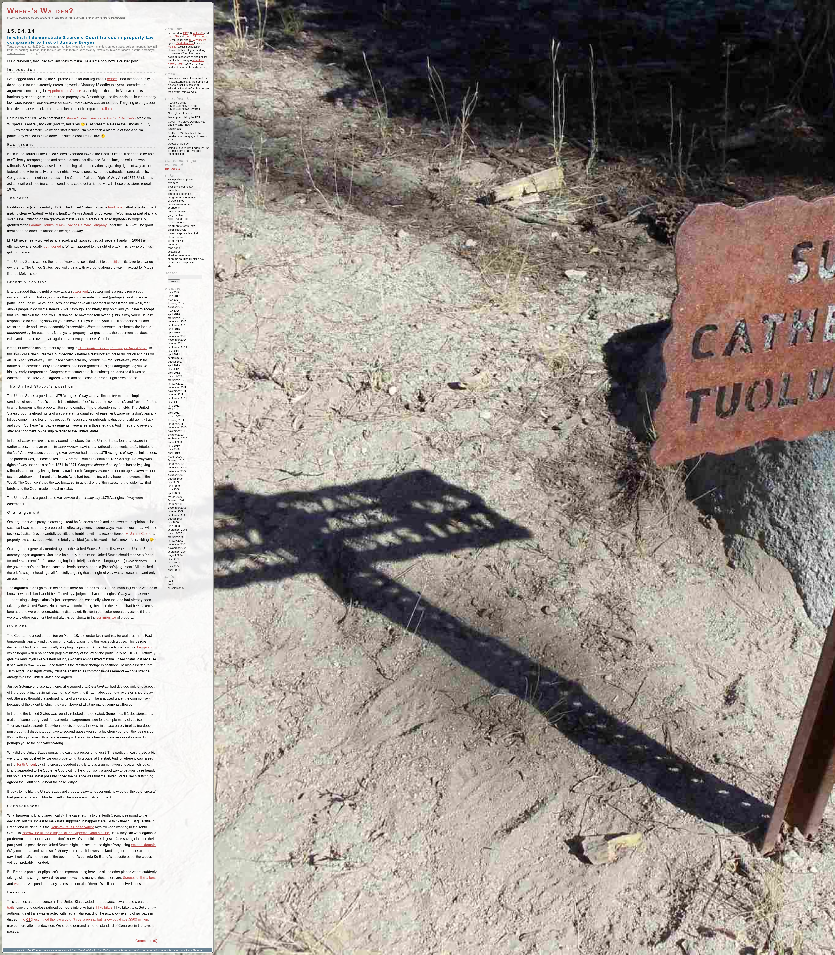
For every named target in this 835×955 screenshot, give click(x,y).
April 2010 (174, 453)
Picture (116, 950)
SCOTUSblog (174, 251)
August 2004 (175, 555)
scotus (136, 50)
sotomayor (148, 50)
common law (23, 46)
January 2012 (176, 383)
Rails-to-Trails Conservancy (72, 827)
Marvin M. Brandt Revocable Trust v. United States (101, 118)
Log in (171, 580)
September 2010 (177, 438)
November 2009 (177, 471)
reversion (103, 50)
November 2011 (177, 391)
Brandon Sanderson (179, 193)
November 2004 (177, 548)
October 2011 (175, 394)
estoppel (20, 884)
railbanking (21, 50)
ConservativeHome (179, 204)
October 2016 (176, 306)
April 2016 (174, 314)
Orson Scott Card (177, 229)
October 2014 (176, 343)
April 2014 (174, 354)
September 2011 (177, 398)
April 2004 (174, 570)
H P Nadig (104, 950)
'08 (198, 33)
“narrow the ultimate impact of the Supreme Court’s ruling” (66, 833)
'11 (190, 36)
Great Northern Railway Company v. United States (112, 348)
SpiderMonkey (185, 43)
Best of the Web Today (180, 186)
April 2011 (174, 412)
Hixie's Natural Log (178, 218)
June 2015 (174, 328)
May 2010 (174, 449)
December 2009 (177, 467)
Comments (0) (146, 941)
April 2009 (174, 493)
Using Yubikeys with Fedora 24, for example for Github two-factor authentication (188, 151)
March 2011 (175, 416)
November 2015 (177, 321)
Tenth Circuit (26, 764)
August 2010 (175, 442)
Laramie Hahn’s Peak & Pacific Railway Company (68, 225)
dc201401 (38, 46)
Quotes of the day (178, 143)
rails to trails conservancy (79, 50)
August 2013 (175, 361)
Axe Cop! (173, 183)
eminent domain (143, 845)
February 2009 (176, 500)
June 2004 (174, 562)
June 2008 (174, 526)
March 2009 (175, 496)
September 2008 (177, 515)
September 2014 (177, 347)
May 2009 (174, 489)
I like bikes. (104, 907)
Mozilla (172, 46)
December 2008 (177, 507)
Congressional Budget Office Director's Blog (184, 199)
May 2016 (174, 310)
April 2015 (174, 332)
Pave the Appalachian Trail (183, 233)
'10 (173, 36)
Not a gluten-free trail (180, 113)
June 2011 (174, 405)
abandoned (52, 246)
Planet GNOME (176, 237)
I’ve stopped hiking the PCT (184, 117)
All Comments (176, 588)
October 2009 (176, 475)
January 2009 (176, 504)
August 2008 (175, 518)
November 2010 (177, 431)
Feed (170, 584)
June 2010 (174, 445)
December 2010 (177, 427)
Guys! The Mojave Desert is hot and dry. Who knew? (186, 123)
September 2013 (177, 358)
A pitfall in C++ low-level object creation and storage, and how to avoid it (187, 136)
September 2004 (177, 551)
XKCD (170, 266)
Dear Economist (177, 211)
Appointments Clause (64, 91)
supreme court (16, 53)
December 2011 (177, 387)
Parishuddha (85, 950)
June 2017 (174, 296)
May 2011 (173, 409)
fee (62, 46)
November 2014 (177, 339)
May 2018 (174, 292)
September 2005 (177, 529)
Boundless (174, 190)
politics (130, 46)
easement (52, 46)
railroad (34, 50)
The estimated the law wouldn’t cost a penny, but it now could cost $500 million (83, 919)
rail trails (108, 109)
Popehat (173, 244)
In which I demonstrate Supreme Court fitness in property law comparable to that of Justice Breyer (80, 40)
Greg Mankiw (175, 215)
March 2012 (175, 376)
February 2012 (176, 380)
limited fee (78, 46)
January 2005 (176, 540)
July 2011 (173, 401)
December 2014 (177, 336)
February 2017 (176, 303)
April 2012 (174, 372)
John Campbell (176, 222)
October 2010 (176, 434)
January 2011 (175, 423)
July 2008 (173, 522)
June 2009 (174, 485)
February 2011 (176, 420)
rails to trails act (51, 50)
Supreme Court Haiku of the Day (186, 259)
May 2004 (174, 566)
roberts (125, 50)
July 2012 (173, 369)
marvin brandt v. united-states (105, 46)
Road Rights (174, 248)
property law (143, 46)
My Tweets (172, 168)
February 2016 (176, 318)
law (68, 46)
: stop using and (184, 105)
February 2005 (176, 536)
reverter (115, 50)
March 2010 (175, 456)
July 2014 (173, 350)
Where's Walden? (40, 11)
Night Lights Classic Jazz (181, 226)
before (112, 79)
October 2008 (176, 511)
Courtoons (174, 207)
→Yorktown (197, 40)
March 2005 (175, 533)
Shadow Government (180, 255)
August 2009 (175, 478)
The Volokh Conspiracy (181, 262)
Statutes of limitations (139, 878)
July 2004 (173, 558)
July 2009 (173, 482)
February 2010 (176, 460)
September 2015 (177, 325)
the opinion (145, 647)
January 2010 (176, 463)
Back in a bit (175, 129)
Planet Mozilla (176, 240)
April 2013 (174, 365)
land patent (116, 207)
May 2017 (174, 299)
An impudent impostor (181, 179)
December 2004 (177, 544)
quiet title (113, 261)
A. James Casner (139, 533)
